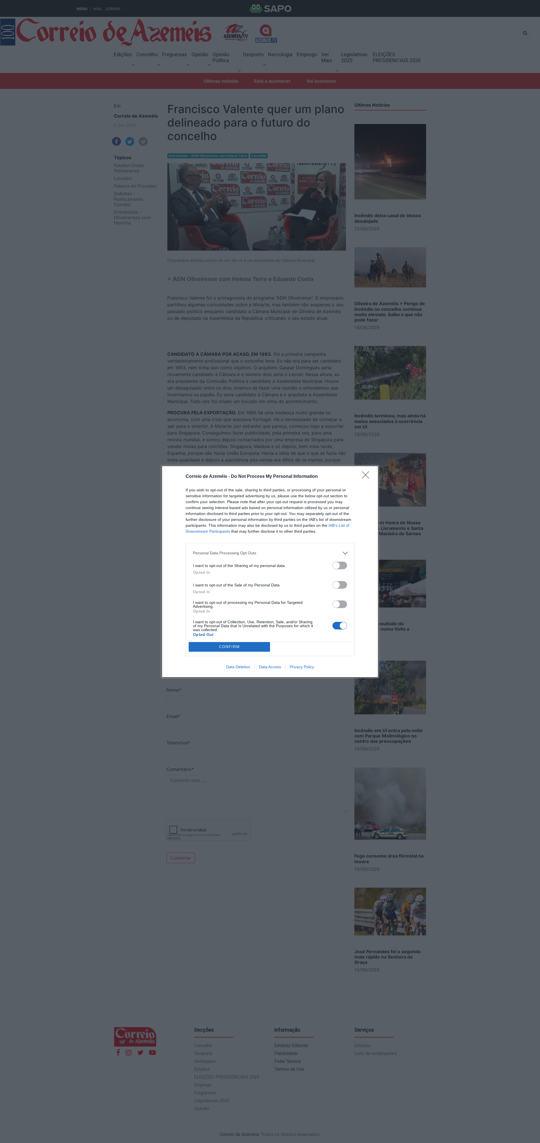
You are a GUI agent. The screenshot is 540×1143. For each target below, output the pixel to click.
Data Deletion (238, 667)
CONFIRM (229, 647)
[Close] (367, 476)
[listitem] (270, 553)
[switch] (339, 565)
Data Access (270, 667)
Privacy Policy (302, 667)
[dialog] (270, 572)
